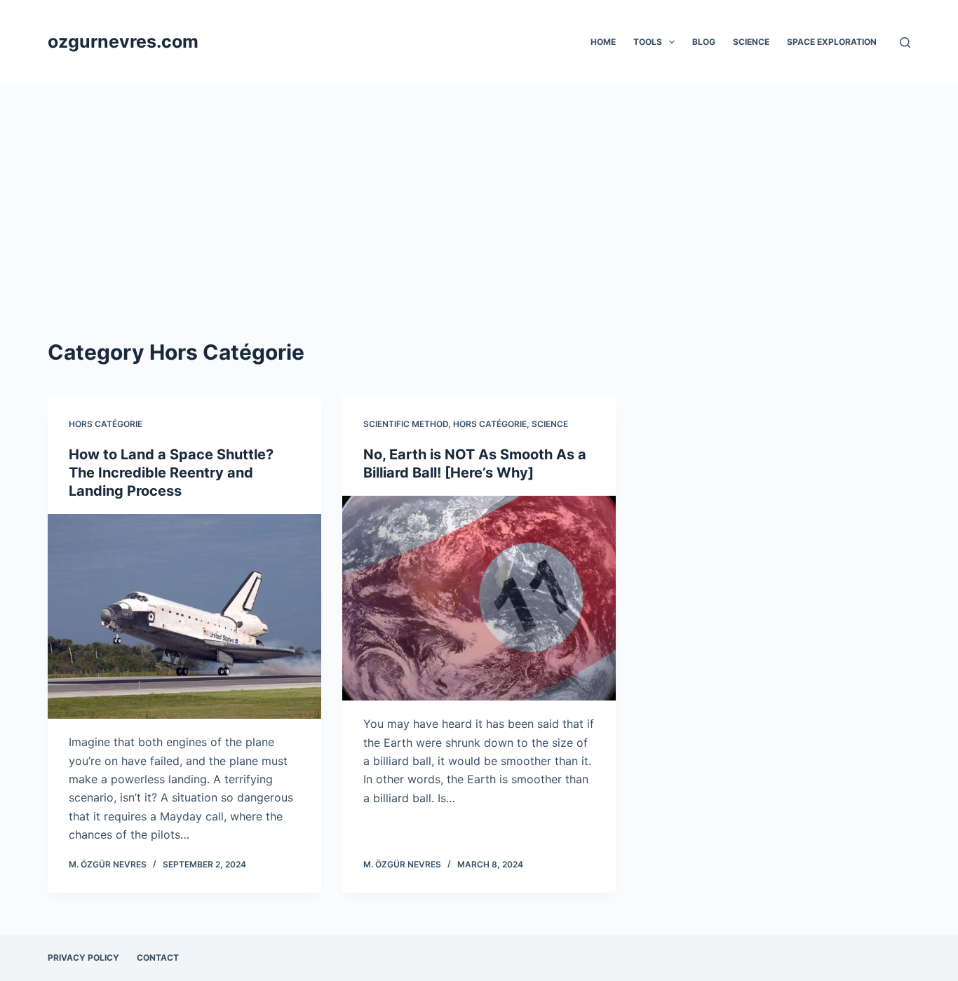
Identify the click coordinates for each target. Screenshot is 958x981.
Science (751, 41)
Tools (647, 41)
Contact (158, 957)
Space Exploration (832, 41)
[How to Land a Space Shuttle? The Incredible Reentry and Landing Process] (184, 616)
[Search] (905, 42)
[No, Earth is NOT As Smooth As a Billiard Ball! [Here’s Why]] (479, 598)
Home (603, 41)
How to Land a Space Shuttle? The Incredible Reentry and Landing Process (171, 472)
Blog (703, 41)
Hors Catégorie (105, 424)
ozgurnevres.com (123, 41)
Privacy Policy (83, 957)
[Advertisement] (479, 189)
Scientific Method (405, 424)
